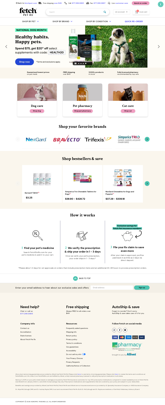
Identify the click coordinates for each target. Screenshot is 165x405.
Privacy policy (71, 339)
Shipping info (71, 332)
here (79, 374)
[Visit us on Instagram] (114, 330)
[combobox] (77, 12)
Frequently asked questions (77, 328)
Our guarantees (72, 347)
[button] (120, 12)
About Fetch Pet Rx (28, 339)
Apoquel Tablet (32, 193)
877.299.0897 (99, 3)
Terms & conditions (74, 343)
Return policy (71, 336)
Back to (27, 3)
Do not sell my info (73, 354)
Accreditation (25, 332)
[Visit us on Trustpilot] (125, 330)
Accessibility (71, 351)
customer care (121, 3)
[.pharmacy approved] (127, 346)
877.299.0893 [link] (78, 3)
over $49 (58, 3)
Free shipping (77, 307)
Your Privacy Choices (74, 358)
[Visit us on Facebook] (120, 330)
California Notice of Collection (78, 366)
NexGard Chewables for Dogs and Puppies (120, 193)
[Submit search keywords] (104, 12)
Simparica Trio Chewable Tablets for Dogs (80, 193)
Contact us (24, 328)
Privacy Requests (73, 362)
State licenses (26, 336)
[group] (36, 139)
